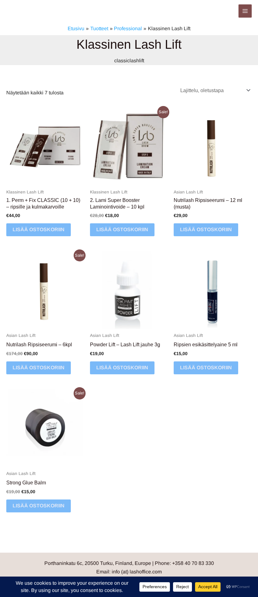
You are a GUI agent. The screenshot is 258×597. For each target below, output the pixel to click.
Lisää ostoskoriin (38, 229)
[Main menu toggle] (245, 11)
